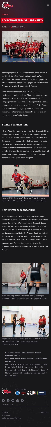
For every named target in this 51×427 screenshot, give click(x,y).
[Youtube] (17, 400)
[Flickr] (12, 400)
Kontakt (5, 412)
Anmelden (45, 412)
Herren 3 (5, 14)
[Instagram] (8, 400)
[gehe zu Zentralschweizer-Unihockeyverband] (31, 393)
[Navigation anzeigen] (47, 4)
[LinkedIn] (22, 400)
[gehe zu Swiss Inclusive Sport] (41, 393)
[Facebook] (3, 400)
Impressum (7, 415)
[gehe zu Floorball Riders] (23, 393)
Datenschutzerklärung (11, 418)
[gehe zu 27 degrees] (15, 405)
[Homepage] (7, 5)
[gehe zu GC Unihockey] (17, 393)
